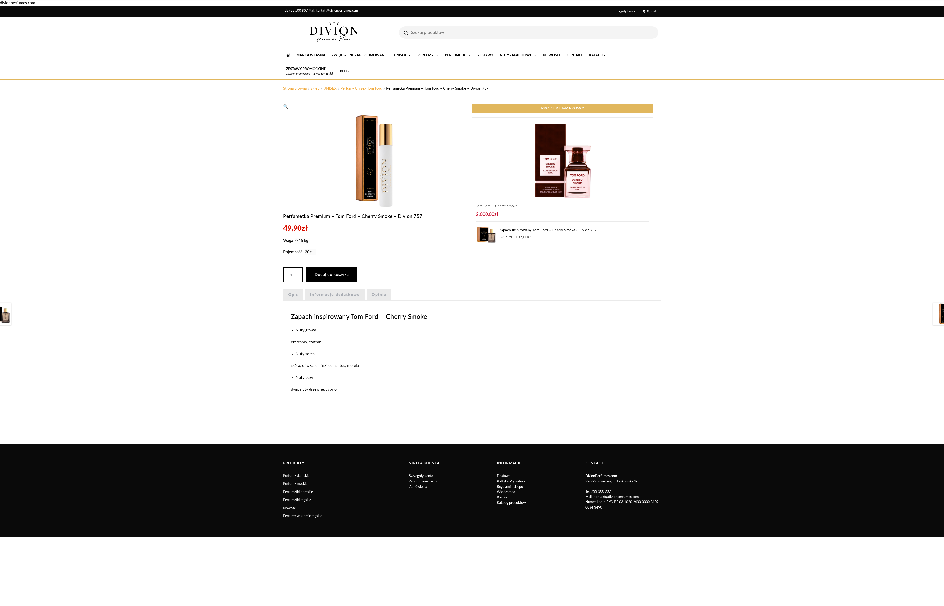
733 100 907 (298, 10)
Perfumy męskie (295, 589)
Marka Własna (310, 55)
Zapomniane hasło (423, 587)
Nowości (551, 55)
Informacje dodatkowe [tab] (335, 295)
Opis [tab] (293, 295)
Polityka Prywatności (512, 587)
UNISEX (400, 55)
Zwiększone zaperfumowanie (359, 55)
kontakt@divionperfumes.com (337, 10)
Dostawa (503, 581)
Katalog (597, 55)
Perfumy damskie (296, 581)
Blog (344, 71)
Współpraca (506, 597)
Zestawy (485, 55)
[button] (285, 107)
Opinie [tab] (379, 295)
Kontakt (574, 55)
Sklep (314, 88)
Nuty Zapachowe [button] (516, 55)
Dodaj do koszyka (332, 275)
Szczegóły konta (624, 11)
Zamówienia (418, 592)
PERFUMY (425, 55)
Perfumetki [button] (455, 55)
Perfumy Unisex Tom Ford (361, 88)
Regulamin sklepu (510, 592)
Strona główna (295, 88)
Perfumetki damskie (298, 597)
